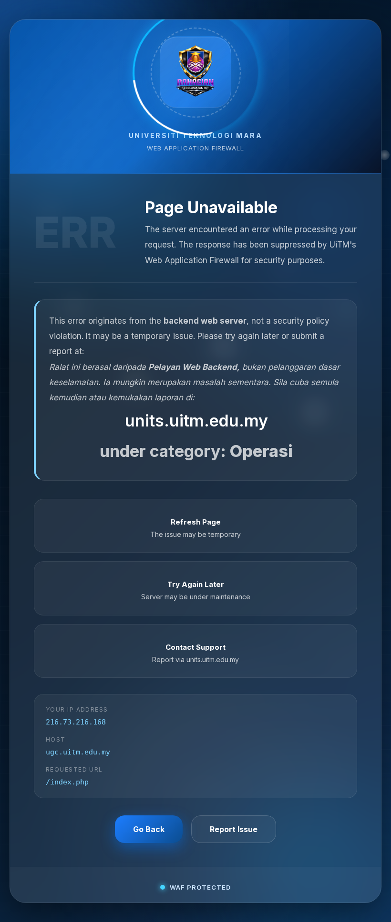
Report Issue (233, 829)
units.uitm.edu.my (196, 420)
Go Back (149, 829)
